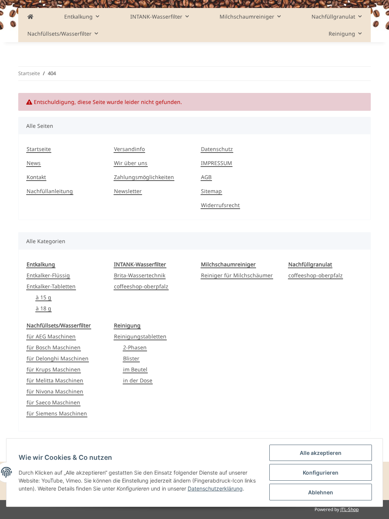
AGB (206, 177)
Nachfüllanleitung (50, 191)
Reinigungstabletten (140, 336)
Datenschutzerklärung (215, 488)
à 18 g (43, 308)
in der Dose (137, 380)
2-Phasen (135, 347)
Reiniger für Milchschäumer (237, 275)
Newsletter (128, 191)
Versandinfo (129, 149)
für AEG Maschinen (51, 336)
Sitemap (211, 191)
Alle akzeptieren (321, 453)
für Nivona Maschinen (55, 391)
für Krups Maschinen (54, 369)
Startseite (39, 149)
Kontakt (36, 177)
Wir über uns (130, 163)
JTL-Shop (349, 509)
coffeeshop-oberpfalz (141, 286)
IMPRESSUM (216, 163)
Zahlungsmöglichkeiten (144, 177)
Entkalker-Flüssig (48, 275)
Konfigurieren (320, 472)
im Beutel (135, 369)
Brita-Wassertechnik (139, 275)
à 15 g (43, 297)
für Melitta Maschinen (55, 380)
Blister (131, 358)
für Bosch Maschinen (54, 347)
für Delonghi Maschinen (58, 358)
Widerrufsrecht (220, 205)
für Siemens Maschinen (57, 413)
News (34, 163)
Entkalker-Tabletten (51, 286)
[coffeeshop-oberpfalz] (30, 16)
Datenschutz (217, 149)
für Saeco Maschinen (53, 402)
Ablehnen (320, 492)
